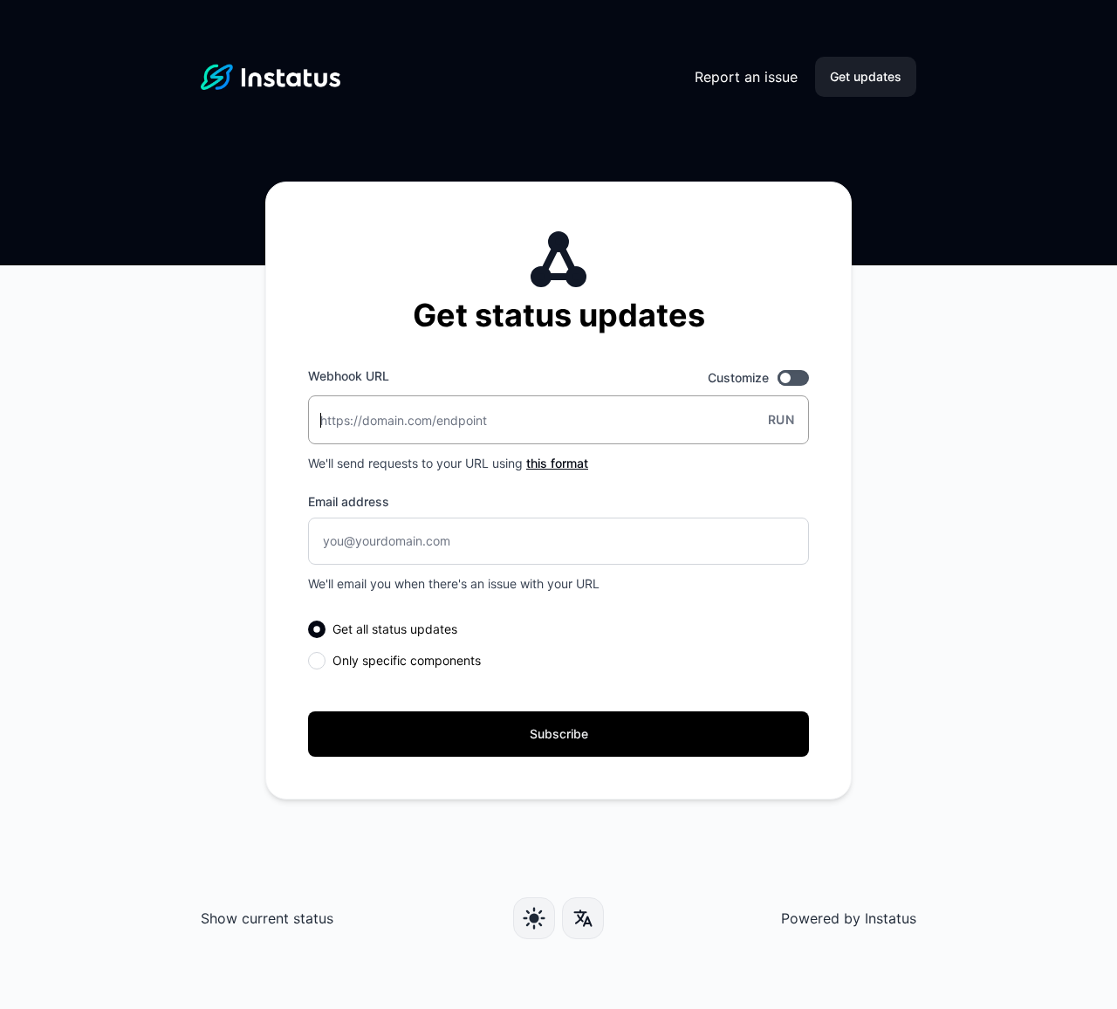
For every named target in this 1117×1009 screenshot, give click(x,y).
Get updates (865, 76)
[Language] (583, 918)
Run (781, 419)
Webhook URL (348, 375)
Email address (348, 501)
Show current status (267, 918)
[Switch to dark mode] (534, 918)
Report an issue (746, 77)
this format (557, 463)
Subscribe (559, 733)
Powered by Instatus (848, 918)
